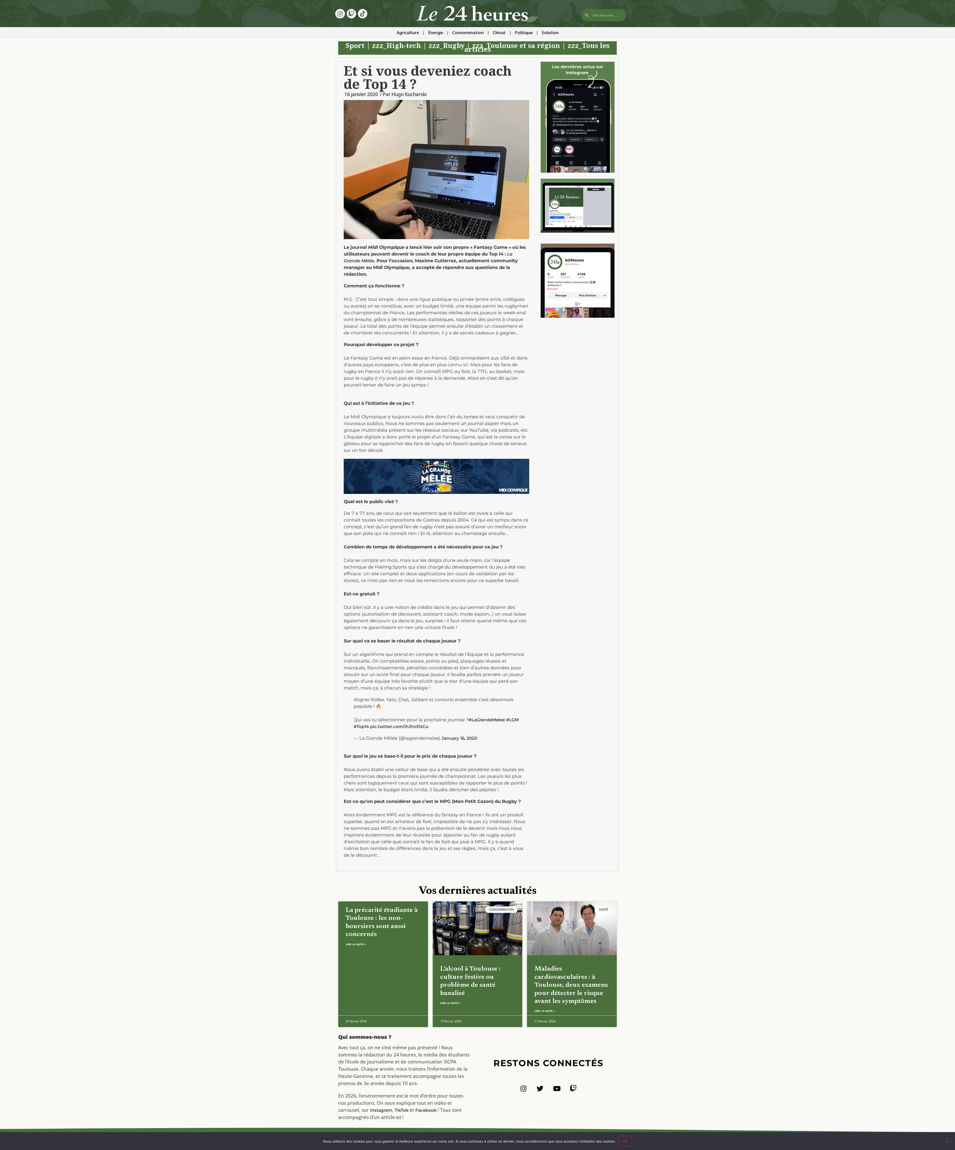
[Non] (947, 1141)
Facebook (425, 1110)
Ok (625, 1141)
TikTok (401, 1110)
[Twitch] (351, 13)
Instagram (381, 1110)
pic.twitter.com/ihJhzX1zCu (399, 726)
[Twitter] (540, 1088)
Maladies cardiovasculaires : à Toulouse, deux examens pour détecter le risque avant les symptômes (571, 985)
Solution (550, 33)
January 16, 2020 (459, 738)
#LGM (512, 719)
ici (398, 1117)
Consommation (468, 33)
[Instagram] (340, 13)
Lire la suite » (356, 944)
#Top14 (361, 726)
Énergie (435, 33)
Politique (524, 33)
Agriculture (408, 33)
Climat (499, 33)
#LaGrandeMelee (487, 719)
